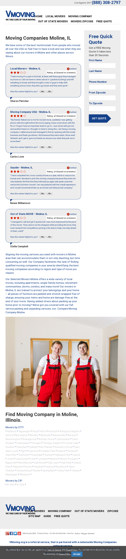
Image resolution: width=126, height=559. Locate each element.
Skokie (36, 470)
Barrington (21, 435)
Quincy (50, 466)
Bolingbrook (29, 438)
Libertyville (22, 458)
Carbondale (63, 438)
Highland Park (63, 454)
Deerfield (22, 446)
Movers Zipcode (82, 21)
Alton (43, 431)
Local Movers (55, 16)
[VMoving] (27, 16)
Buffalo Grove (46, 438)
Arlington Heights (69, 431)
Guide (47, 516)
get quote (99, 118)
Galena (61, 450)
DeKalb (33, 446)
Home (39, 16)
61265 (11, 484)
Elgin (23, 450)
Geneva (71, 450)
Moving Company (80, 16)
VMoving (26, 533)
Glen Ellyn (11, 454)
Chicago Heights (52, 442)
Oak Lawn (53, 462)
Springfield (48, 470)
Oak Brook (40, 462)
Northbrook (25, 462)
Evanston (33, 450)
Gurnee (48, 454)
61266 (20, 484)
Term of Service (54, 550)
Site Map (34, 516)
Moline (54, 458)
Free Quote (104, 21)
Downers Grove (63, 446)
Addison (12, 431)
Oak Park (66, 462)
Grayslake (36, 454)
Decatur (10, 446)
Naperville (11, 462)
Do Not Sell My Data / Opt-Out (61, 533)
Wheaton (25, 474)
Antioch (52, 431)
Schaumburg (23, 470)
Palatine (17, 466)
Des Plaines (46, 446)
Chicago (36, 442)
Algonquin (24, 431)
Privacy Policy (42, 533)
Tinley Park (63, 470)
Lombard (42, 458)
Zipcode (112, 511)
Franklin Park (48, 450)
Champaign (22, 442)
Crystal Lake (71, 442)
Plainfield (38, 466)
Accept (77, 554)
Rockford (61, 466)
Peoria (27, 466)
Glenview (24, 454)
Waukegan (12, 474)
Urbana (75, 470)
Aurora (9, 435)
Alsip (35, 431)
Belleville (46, 435)
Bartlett (34, 435)
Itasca (76, 454)
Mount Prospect (69, 458)
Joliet (10, 458)
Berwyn (72, 435)
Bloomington (13, 438)
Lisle (32, 458)
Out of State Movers (53, 21)
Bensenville (59, 435)
